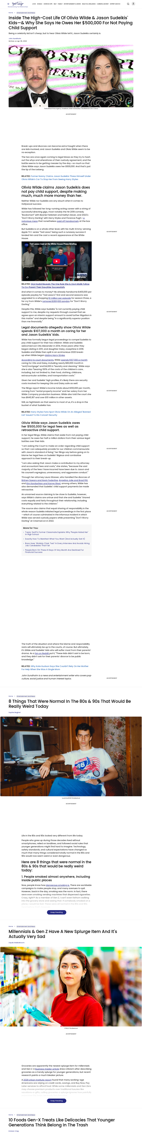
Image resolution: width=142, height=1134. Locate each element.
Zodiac (39, 4)
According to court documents (38, 359)
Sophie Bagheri (15, 712)
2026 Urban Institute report (37, 1079)
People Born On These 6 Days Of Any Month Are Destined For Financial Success (54, 551)
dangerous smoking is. (58, 885)
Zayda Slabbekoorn (17, 943)
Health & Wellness (89, 4)
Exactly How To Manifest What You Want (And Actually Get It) (55, 539)
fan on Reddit (42, 653)
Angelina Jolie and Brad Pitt (73, 480)
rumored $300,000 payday (56, 301)
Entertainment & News (72, 4)
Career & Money (103, 4)
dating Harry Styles (55, 355)
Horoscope (48, 4)
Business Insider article (47, 1068)
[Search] (127, 3)
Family (60, 4)
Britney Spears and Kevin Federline (40, 480)
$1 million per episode (59, 298)
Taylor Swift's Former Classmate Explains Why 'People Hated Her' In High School (56, 533)
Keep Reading (57, 912)
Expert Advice (115, 4)
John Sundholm (15, 38)
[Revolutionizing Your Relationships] (18, 4)
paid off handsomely (68, 221)
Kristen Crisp (14, 1131)
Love (34, 4)
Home (11, 13)
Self (55, 4)
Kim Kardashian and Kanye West (43, 483)
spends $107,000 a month (74, 359)
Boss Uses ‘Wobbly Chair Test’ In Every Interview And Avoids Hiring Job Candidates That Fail (57, 544)
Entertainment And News (26, 13)
